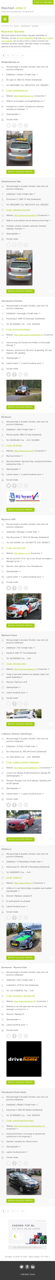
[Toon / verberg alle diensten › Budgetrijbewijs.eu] (30, 108)
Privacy (32, 1274)
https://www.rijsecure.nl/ (24, 451)
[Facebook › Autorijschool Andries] (14, 374)
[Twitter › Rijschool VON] (8, 588)
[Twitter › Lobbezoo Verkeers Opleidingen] (8, 805)
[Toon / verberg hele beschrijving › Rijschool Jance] (30, 676)
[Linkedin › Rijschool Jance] (20, 704)
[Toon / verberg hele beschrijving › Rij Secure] (30, 456)
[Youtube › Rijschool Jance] (26, 704)
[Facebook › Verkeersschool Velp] (14, 245)
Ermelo (20, 746)
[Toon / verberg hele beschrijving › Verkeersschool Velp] (30, 220)
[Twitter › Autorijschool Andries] (8, 374)
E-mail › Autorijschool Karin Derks (20, 1121)
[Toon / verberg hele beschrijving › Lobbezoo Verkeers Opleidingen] (30, 774)
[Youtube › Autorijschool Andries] (26, 374)
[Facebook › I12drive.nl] (14, 917)
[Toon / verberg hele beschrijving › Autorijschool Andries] (30, 344)
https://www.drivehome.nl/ (24, 1001)
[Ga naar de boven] (51, 172)
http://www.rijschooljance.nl (25, 669)
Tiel (18, 648)
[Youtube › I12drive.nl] (26, 917)
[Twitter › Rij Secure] (8, 485)
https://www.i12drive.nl (23, 883)
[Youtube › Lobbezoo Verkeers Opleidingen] (26, 805)
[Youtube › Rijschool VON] (26, 588)
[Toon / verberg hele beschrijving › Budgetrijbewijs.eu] (30, 101)
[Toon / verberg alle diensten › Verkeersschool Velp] (30, 227)
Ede (18, 980)
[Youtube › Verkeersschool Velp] (26, 245)
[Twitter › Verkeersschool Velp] (8, 245)
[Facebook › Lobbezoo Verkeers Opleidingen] (14, 805)
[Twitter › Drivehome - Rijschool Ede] (8, 1036)
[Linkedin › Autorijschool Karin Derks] (20, 1163)
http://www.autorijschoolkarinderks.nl (29, 1126)
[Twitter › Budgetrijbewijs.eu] (8, 125)
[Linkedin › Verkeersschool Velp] (20, 245)
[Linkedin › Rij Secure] (20, 485)
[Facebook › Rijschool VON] (14, 588)
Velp (19, 194)
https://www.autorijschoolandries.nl (28, 335)
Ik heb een (43, 2)
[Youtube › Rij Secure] (26, 485)
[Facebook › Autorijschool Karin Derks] (14, 1163)
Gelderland (10, 74)
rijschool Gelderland (25, 38)
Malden (20, 1105)
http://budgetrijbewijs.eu (23, 96)
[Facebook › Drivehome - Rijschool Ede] (14, 1036)
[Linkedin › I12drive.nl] (20, 917)
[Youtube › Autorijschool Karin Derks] (26, 1163)
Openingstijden (13, 114)
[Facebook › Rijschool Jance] (14, 704)
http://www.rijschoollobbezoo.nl (26, 768)
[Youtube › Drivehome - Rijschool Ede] (26, 1036)
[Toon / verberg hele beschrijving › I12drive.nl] (30, 889)
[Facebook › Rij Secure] (14, 485)
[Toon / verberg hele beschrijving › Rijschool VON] (30, 560)
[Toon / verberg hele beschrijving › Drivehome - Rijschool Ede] (30, 1008)
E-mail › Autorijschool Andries (18, 329)
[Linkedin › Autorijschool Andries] (20, 374)
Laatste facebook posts (33, 363)
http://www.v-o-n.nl (21, 553)
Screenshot (41, 96)
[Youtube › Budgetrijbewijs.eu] (26, 125)
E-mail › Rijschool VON (15, 548)
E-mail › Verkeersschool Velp (18, 210)
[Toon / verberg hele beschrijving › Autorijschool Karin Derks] (30, 1135)
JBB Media (25, 1274)
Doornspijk (21, 313)
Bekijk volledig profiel (20, 172)
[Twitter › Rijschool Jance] (8, 704)
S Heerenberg (22, 862)
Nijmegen (21, 532)
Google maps (31, 74)
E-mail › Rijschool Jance (16, 664)
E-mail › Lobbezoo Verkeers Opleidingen (22, 762)
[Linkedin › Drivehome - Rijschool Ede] (20, 1036)
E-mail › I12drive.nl (14, 878)
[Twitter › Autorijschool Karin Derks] (8, 1163)
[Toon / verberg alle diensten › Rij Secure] (30, 463)
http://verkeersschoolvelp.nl (25, 215)
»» (23, 56)
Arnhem (20, 74)
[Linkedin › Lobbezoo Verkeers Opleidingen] (20, 805)
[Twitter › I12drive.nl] (8, 917)
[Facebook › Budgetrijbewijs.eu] (14, 125)
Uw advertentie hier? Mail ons (27, 1247)
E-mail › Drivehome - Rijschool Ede (20, 996)
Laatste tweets (13, 363)
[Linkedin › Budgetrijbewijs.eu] (20, 125)
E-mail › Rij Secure (14, 445)
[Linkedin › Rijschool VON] (20, 588)
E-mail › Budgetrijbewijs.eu (17, 90)
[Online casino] (27, 1221)
